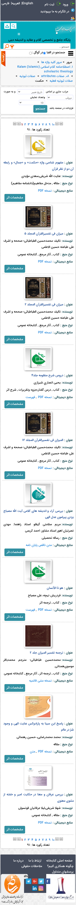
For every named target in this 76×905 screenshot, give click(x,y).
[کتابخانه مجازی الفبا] (65, 28)
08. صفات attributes (55, 76)
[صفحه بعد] (57, 123)
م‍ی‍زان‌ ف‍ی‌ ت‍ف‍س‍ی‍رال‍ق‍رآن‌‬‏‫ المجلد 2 (44, 304)
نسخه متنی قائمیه (40, 680)
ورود (65, 4)
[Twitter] (41, 881)
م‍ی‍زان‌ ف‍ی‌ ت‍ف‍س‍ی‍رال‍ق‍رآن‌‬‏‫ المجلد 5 (43, 233)
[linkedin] (35, 888)
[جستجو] (13, 26)
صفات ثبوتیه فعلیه (61, 81)
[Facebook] (47, 881)
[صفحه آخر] (61, 123)
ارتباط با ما (34, 860)
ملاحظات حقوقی (31, 866)
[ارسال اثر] (7, 26)
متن (32, 751)
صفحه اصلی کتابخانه (59, 860)
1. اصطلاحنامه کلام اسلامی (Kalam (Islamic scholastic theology (45, 69)
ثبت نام (49, 4)
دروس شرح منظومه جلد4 (47, 375)
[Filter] (12, 46)
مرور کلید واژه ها (51, 62)
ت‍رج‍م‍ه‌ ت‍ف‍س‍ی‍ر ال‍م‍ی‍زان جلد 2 (46, 652)
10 (53, 124)
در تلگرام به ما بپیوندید (54, 11)
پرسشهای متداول (62, 871)
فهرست (30, 397)
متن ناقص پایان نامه (39, 545)
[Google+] (35, 881)
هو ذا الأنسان (55, 588)
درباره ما (18, 860)
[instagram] (41, 888)
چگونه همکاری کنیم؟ (60, 866)
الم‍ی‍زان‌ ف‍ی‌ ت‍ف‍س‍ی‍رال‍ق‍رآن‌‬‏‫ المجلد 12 (42, 440)
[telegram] (28, 881)
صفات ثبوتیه (27, 76)
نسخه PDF (45, 190)
